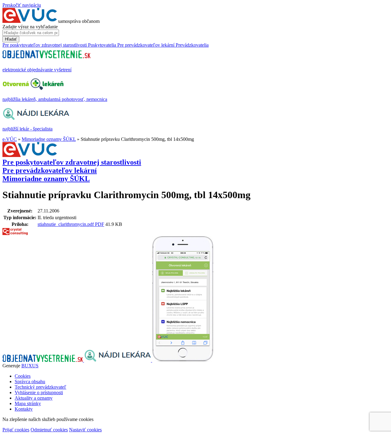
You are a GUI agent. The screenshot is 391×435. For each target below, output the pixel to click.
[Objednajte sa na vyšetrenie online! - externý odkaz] (43, 360)
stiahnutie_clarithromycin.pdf (66, 224)
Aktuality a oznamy (34, 398)
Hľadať (11, 39)
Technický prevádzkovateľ (40, 387)
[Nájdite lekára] (118, 360)
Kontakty (24, 409)
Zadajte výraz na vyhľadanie (30, 26)
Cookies (23, 376)
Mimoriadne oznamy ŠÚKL (49, 139)
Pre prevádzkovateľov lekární (49, 170)
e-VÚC (9, 139)
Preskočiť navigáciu (21, 5)
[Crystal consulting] (15, 233)
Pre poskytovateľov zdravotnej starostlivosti (71, 162)
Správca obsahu (30, 381)
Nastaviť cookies (85, 429)
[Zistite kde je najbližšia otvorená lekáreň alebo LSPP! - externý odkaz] (182, 360)
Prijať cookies (15, 429)
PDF (99, 224)
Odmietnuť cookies (49, 429)
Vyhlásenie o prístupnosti (39, 392)
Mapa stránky (28, 403)
